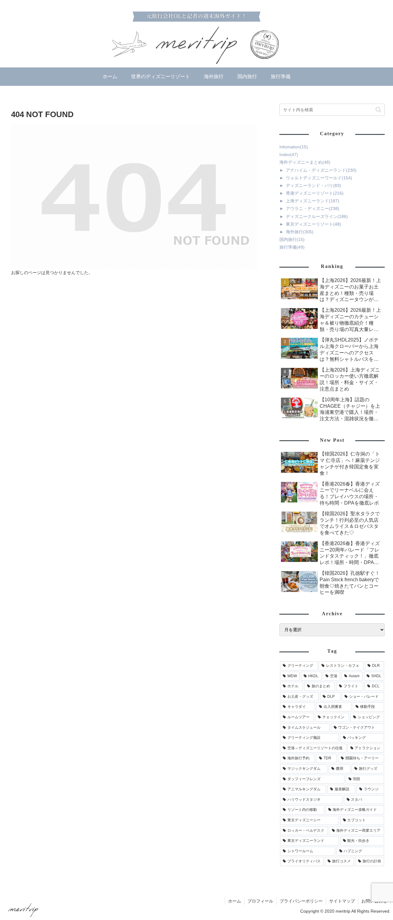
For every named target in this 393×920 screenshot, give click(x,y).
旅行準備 (292, 247)
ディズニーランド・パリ (313, 185)
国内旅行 (292, 239)
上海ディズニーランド (312, 200)
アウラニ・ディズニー (312, 208)
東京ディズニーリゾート (313, 224)
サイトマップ (342, 901)
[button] (378, 109)
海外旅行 (299, 231)
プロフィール (260, 901)
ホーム (234, 901)
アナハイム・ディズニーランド (321, 170)
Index (288, 154)
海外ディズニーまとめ (304, 162)
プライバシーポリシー (301, 901)
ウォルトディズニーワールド (319, 177)
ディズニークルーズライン (317, 216)
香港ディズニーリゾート (315, 193)
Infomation (293, 146)
